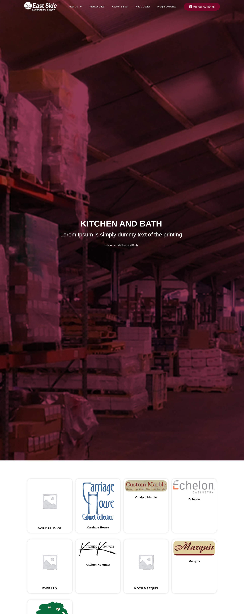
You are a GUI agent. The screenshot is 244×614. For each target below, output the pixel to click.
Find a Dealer (142, 6)
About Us (73, 6)
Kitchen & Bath (120, 6)
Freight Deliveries (166, 6)
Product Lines (96, 6)
